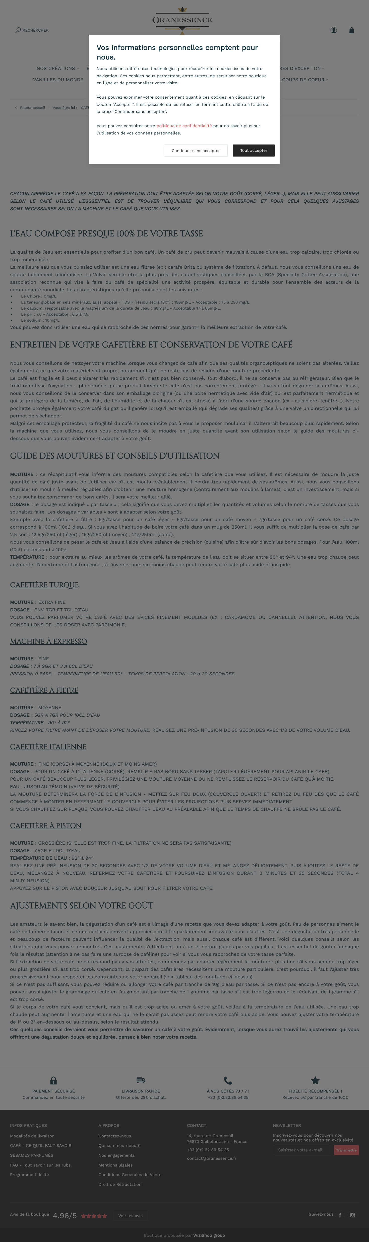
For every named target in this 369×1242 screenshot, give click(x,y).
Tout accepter (253, 150)
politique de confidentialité (184, 126)
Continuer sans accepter (196, 150)
